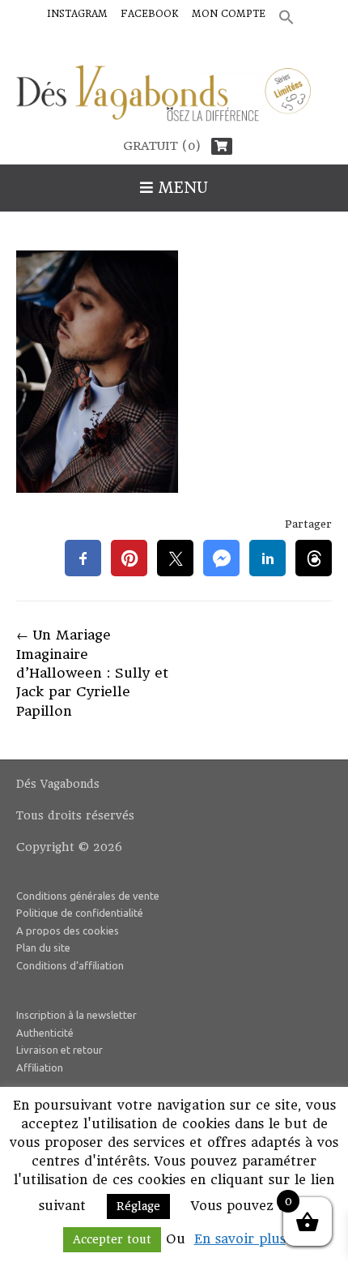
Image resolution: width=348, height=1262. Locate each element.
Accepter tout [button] (112, 1239)
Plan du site (43, 947)
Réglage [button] (138, 1206)
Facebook (150, 13)
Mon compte (228, 13)
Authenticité (45, 1032)
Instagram (77, 13)
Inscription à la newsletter (76, 1014)
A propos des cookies (67, 930)
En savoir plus (240, 1239)
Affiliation (39, 1067)
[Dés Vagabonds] (174, 97)
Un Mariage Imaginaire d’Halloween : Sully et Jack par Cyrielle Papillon (92, 673)
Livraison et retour (59, 1049)
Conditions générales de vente (87, 895)
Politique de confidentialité (79, 912)
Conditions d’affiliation (70, 965)
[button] (286, 18)
